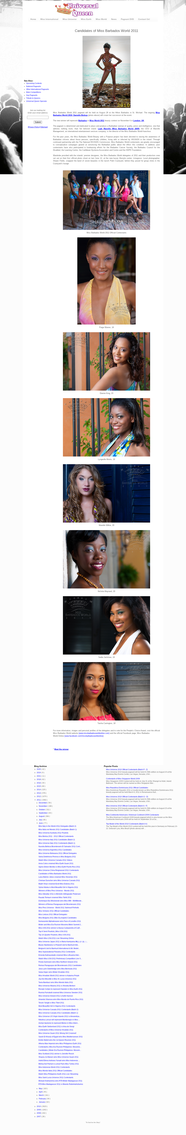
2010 (39, 1106)
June (41, 823)
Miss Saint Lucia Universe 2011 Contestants (56, 1077)
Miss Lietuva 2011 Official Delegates (53, 914)
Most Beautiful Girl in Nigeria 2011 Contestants (57, 1006)
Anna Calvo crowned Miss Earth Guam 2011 (56, 863)
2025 (39, 769)
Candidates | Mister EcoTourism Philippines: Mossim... (60, 1050)
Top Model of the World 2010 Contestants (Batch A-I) (126, 824)
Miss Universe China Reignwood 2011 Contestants (59, 870)
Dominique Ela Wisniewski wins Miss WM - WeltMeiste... (61, 901)
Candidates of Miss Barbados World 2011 (55, 874)
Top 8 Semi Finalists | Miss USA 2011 (53, 931)
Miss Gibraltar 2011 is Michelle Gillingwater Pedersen (60, 894)
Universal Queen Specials (36, 101)
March (41, 1095)
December (43, 803)
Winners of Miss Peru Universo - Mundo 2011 (56, 891)
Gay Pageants (31, 95)
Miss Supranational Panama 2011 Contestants (57, 952)
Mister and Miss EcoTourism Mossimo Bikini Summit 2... (60, 925)
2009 (39, 1110)
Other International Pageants (37, 89)
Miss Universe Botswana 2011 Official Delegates (58, 853)
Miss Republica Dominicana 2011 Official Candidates (127, 788)
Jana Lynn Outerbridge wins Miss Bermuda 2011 (58, 969)
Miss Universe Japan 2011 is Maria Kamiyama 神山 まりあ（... (63, 942)
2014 (39, 790)
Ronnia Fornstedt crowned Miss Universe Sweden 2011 (60, 993)
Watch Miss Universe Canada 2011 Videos (55, 860)
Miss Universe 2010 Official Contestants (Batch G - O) (127, 797)
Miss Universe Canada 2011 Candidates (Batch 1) (58, 1013)
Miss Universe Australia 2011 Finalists (53, 833)
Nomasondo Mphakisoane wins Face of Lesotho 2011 (60, 921)
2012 (39, 796)
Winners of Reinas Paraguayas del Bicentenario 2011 (60, 904)
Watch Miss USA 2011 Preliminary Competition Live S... (60, 959)
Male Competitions (33, 92)
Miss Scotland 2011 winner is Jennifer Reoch (56, 1054)
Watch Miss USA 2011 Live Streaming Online (56, 938)
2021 (39, 776)
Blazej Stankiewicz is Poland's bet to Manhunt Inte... (59, 945)
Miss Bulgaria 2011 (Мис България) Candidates (58, 918)
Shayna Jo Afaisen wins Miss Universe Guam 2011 (58, 1057)
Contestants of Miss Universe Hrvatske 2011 (56, 1030)
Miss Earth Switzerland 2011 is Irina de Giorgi (56, 1027)
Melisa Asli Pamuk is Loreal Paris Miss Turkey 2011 (59, 1064)
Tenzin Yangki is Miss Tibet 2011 (51, 1003)
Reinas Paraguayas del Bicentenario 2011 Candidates (60, 965)
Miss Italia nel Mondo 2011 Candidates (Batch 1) (58, 829)
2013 (39, 793)
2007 (39, 1117)
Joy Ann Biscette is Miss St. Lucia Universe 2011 (57, 979)
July (40, 820)
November (43, 806)
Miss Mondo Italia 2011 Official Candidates (55, 1071)
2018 (39, 779)
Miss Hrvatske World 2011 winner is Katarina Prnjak (59, 976)
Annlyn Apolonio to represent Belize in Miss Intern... (59, 1023)
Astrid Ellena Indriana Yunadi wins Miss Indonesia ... (59, 1060)
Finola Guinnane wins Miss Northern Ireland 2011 (58, 962)
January (42, 1102)
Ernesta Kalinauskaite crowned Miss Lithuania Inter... (59, 955)
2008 (39, 1113)
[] (34, 127)
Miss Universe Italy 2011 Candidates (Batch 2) (57, 840)
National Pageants (33, 86)
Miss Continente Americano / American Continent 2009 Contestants (132, 815)
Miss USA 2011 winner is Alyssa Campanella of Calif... (60, 928)
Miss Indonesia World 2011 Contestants (54, 1067)
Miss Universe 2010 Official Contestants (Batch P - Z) (127, 770)
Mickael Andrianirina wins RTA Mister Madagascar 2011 (60, 1081)
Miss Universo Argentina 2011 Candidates (55, 850)
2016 (39, 783)
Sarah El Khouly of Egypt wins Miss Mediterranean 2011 (61, 1037)
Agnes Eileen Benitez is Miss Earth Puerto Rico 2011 (59, 867)
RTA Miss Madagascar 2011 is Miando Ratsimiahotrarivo (61, 1084)
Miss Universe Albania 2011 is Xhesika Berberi (57, 986)
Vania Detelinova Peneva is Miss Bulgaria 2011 (57, 857)
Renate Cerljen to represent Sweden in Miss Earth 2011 (60, 989)
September (43, 813)
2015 (39, 786)
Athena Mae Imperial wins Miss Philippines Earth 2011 (60, 1044)
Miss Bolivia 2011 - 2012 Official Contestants (56, 836)
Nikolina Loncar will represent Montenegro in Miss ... (59, 1020)
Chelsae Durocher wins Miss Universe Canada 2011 (59, 880)
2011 (39, 800)
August (42, 816)
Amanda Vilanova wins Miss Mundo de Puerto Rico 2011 (61, 999)
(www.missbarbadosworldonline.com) (94, 733)
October (42, 810)
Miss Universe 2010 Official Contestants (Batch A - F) (126, 806)
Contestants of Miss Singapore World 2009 (123, 779)
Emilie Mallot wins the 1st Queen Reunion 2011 (57, 1040)
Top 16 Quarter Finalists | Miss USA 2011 (54, 935)
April (41, 1092)
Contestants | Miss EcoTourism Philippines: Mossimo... (60, 1047)
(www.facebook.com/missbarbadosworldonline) (83, 736)
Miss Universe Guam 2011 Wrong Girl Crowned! (57, 1033)
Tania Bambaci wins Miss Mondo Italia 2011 (56, 982)
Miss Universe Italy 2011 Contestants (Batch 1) (57, 843)
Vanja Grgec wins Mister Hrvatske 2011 (54, 972)
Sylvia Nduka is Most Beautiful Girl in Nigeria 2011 (58, 887)
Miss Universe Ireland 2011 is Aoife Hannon (56, 996)
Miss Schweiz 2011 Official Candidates (54, 911)
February (42, 1099)
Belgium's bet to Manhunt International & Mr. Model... (59, 948)
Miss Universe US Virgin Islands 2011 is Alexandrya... (60, 1016)
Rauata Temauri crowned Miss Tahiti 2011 (55, 897)
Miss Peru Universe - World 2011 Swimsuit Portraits (59, 908)
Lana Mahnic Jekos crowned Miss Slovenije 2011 (58, 877)
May (41, 1089)
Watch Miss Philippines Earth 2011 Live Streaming (58, 1074)
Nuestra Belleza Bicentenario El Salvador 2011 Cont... (60, 846)
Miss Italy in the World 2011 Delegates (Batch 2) (57, 826)
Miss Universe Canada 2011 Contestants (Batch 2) (58, 1010)
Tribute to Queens (33, 98)
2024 (39, 773)
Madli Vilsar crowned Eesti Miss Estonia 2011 (56, 884)
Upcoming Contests (34, 83)
